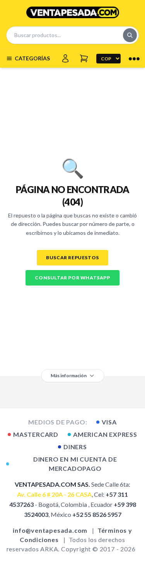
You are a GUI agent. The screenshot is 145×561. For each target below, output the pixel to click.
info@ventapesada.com (50, 530)
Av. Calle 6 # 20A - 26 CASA (54, 494)
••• (134, 58)
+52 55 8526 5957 (96, 514)
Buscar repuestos (72, 257)
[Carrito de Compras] (84, 58)
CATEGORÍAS (32, 58)
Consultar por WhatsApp (72, 277)
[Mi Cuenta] (65, 58)
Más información (69, 375)
